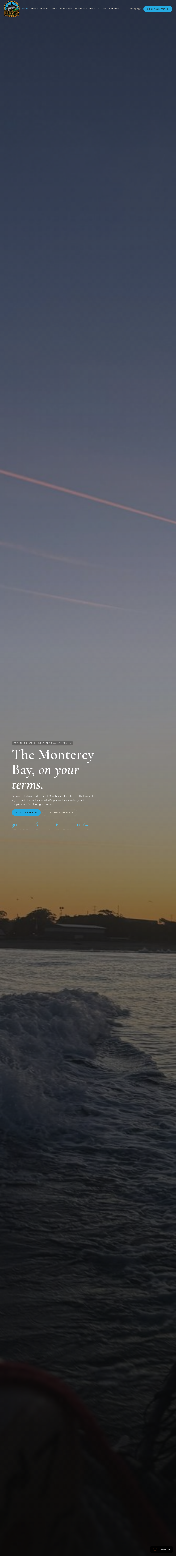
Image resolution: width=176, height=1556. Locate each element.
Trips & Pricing (39, 9)
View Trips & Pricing (58, 812)
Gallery (102, 9)
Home (25, 9)
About (54, 9)
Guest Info (66, 9)
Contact (114, 9)
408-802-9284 (134, 9)
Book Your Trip (156, 9)
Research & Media (85, 9)
